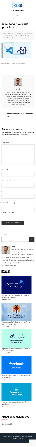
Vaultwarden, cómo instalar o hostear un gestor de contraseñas (16, 296)
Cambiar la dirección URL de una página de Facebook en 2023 (16, 376)
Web (3, 192)
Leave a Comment (19, 63)
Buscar (4, 235)
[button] (18, 15)
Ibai (18, 89)
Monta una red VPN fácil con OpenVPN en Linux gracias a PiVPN (16, 323)
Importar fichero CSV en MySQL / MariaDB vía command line (16, 350)
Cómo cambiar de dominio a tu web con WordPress (15, 403)
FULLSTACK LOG (18, 10)
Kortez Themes (18, 439)
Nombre (5, 170)
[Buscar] (31, 239)
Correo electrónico (8, 181)
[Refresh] (14, 203)
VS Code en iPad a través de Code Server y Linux (19, 115)
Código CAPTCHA (8, 212)
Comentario (6, 142)
